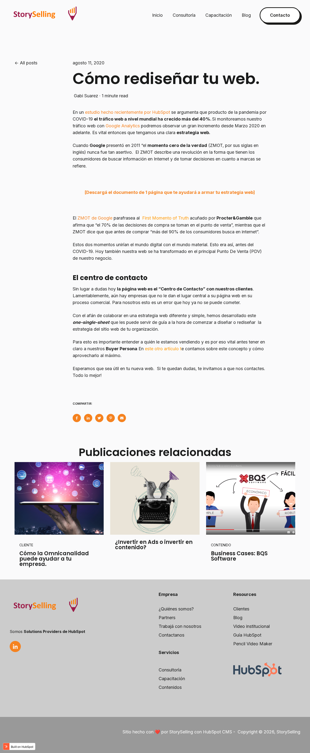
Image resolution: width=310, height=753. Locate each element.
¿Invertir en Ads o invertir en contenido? (154, 544)
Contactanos (171, 635)
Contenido (221, 545)
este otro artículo (162, 348)
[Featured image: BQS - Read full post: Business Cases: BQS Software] (250, 498)
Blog (246, 15)
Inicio (157, 15)
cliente (26, 545)
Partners (167, 617)
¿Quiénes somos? (176, 608)
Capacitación (218, 15)
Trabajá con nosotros (180, 626)
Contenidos (170, 687)
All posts (28, 62)
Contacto (280, 15)
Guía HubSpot (247, 635)
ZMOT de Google (94, 218)
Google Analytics (122, 125)
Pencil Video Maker (252, 643)
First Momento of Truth (165, 218)
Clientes (241, 608)
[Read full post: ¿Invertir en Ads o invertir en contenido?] (154, 498)
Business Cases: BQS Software (239, 556)
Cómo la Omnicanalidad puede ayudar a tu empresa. (54, 559)
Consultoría (184, 15)
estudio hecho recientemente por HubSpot (127, 112)
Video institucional (251, 626)
